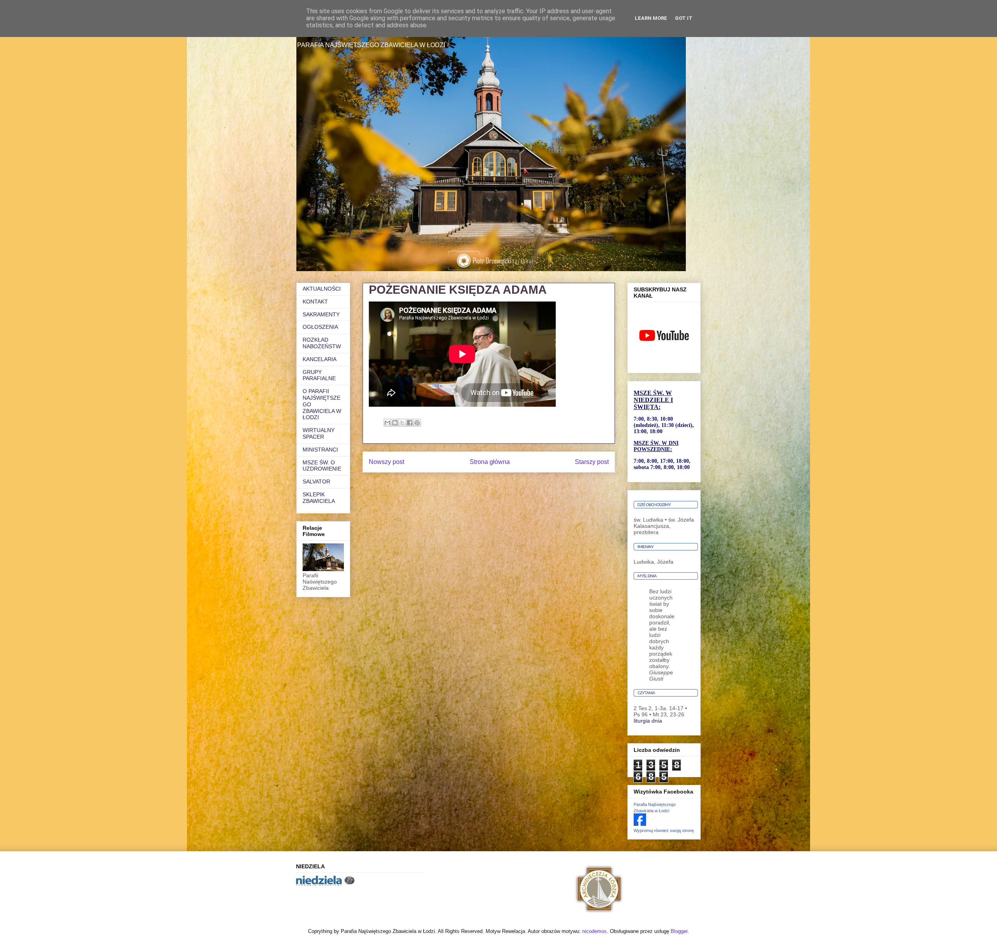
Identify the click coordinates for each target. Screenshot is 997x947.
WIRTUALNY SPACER (319, 433)
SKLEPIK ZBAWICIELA (319, 497)
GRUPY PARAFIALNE (319, 375)
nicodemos (594, 931)
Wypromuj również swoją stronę (664, 830)
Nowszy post (386, 462)
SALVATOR (316, 481)
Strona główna (490, 462)
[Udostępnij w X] (402, 423)
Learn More (651, 18)
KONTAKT (315, 301)
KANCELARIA (319, 359)
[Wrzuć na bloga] (395, 423)
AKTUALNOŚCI (322, 289)
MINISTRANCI (320, 449)
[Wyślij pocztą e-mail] (387, 423)
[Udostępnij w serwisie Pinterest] (417, 423)
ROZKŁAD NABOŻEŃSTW (322, 343)
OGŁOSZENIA (320, 327)
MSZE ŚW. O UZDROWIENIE (322, 465)
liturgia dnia (648, 721)
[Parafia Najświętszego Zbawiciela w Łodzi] (640, 824)
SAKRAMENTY (321, 314)
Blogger (679, 931)
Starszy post (592, 462)
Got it (683, 18)
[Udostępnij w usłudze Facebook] (410, 423)
